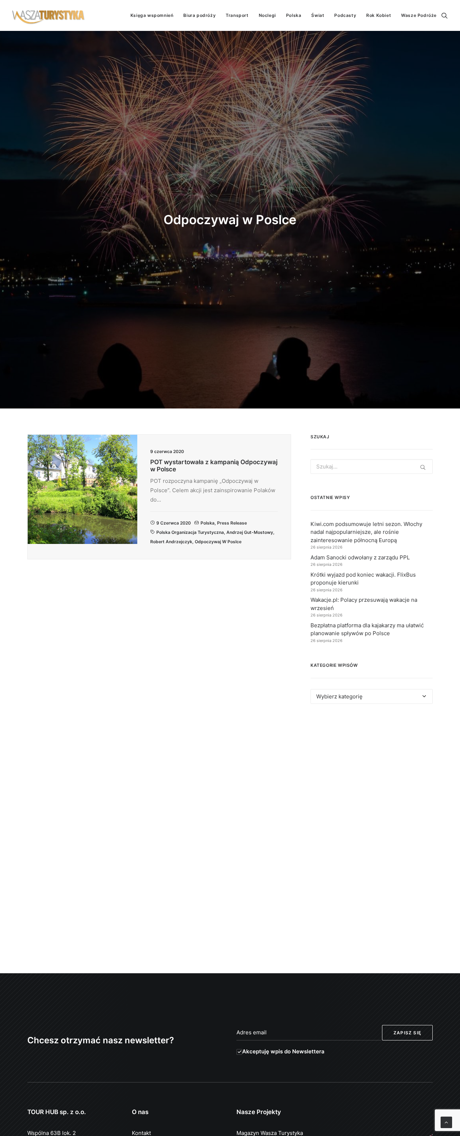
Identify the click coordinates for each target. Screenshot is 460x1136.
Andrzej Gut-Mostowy (249, 532)
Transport (237, 15)
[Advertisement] (371, 775)
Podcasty (345, 15)
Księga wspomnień (152, 15)
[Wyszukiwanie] (444, 15)
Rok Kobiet (378, 15)
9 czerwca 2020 (173, 523)
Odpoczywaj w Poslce (218, 541)
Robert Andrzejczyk (171, 541)
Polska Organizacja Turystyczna (190, 532)
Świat (317, 15)
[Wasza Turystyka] (48, 15)
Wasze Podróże (419, 15)
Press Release (232, 523)
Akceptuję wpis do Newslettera (283, 1051)
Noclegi (267, 15)
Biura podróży (199, 15)
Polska (294, 15)
